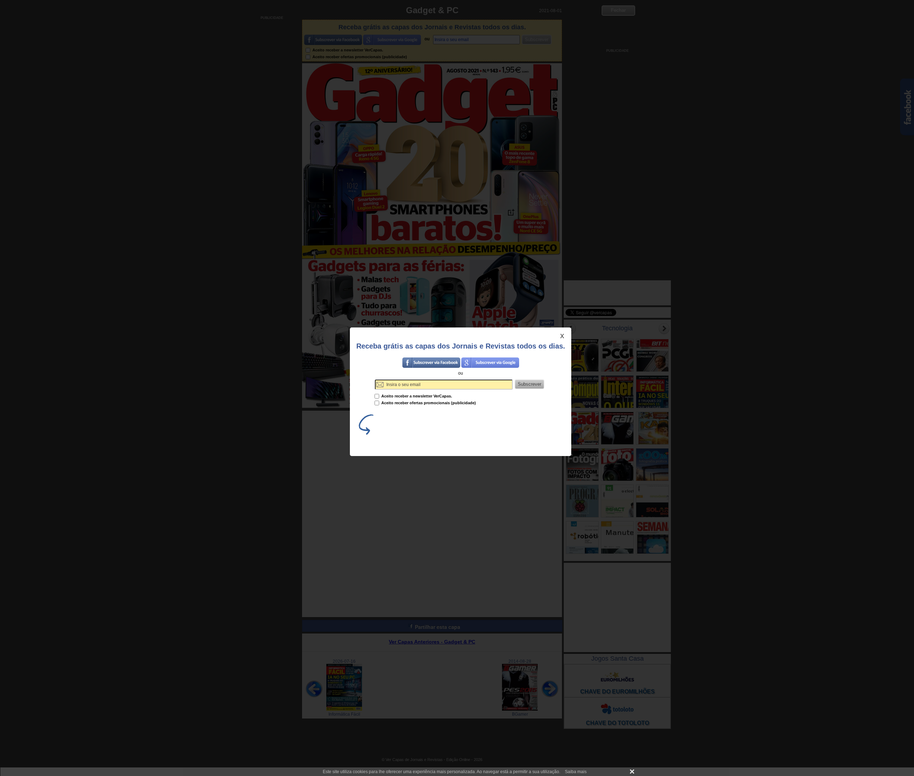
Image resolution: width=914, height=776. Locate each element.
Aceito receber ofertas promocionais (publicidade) (428, 403)
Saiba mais (576, 771)
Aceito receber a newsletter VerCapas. (416, 396)
